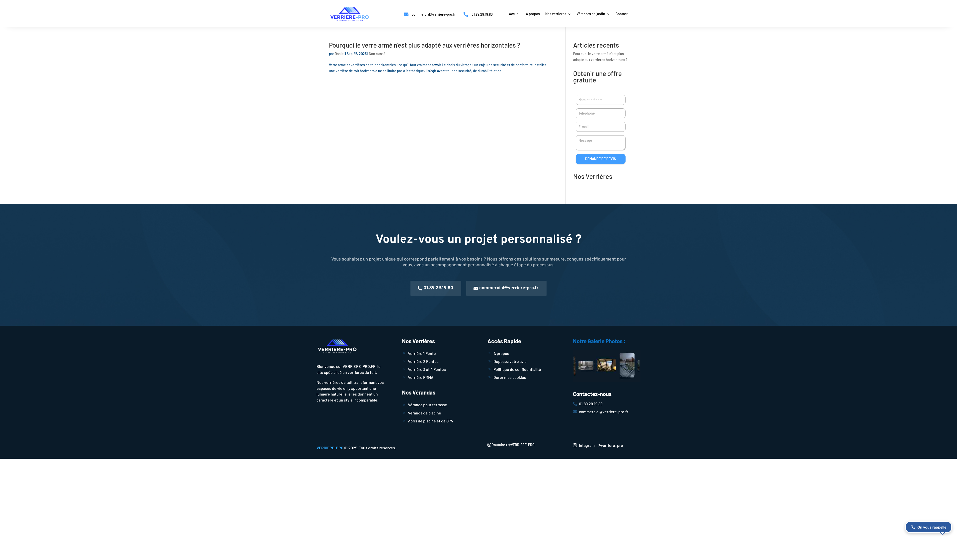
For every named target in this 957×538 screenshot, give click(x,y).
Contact (622, 14)
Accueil (514, 14)
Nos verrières (555, 14)
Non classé (377, 54)
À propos (533, 14)
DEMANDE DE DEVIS (600, 159)
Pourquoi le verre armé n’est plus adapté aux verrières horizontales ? (424, 45)
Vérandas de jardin (591, 14)
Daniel (339, 54)
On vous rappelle (931, 527)
